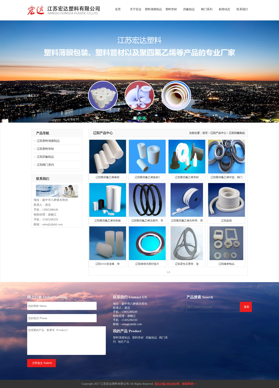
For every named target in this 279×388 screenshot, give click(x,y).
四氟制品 (189, 9)
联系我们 (242, 9)
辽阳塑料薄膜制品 (48, 140)
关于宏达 (135, 9)
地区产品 (123, 341)
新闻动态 (224, 9)
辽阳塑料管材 (45, 148)
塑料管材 (171, 9)
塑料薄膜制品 (153, 9)
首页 (118, 9)
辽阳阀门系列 (45, 164)
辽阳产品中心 (218, 132)
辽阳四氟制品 (45, 156)
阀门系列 (206, 9)
